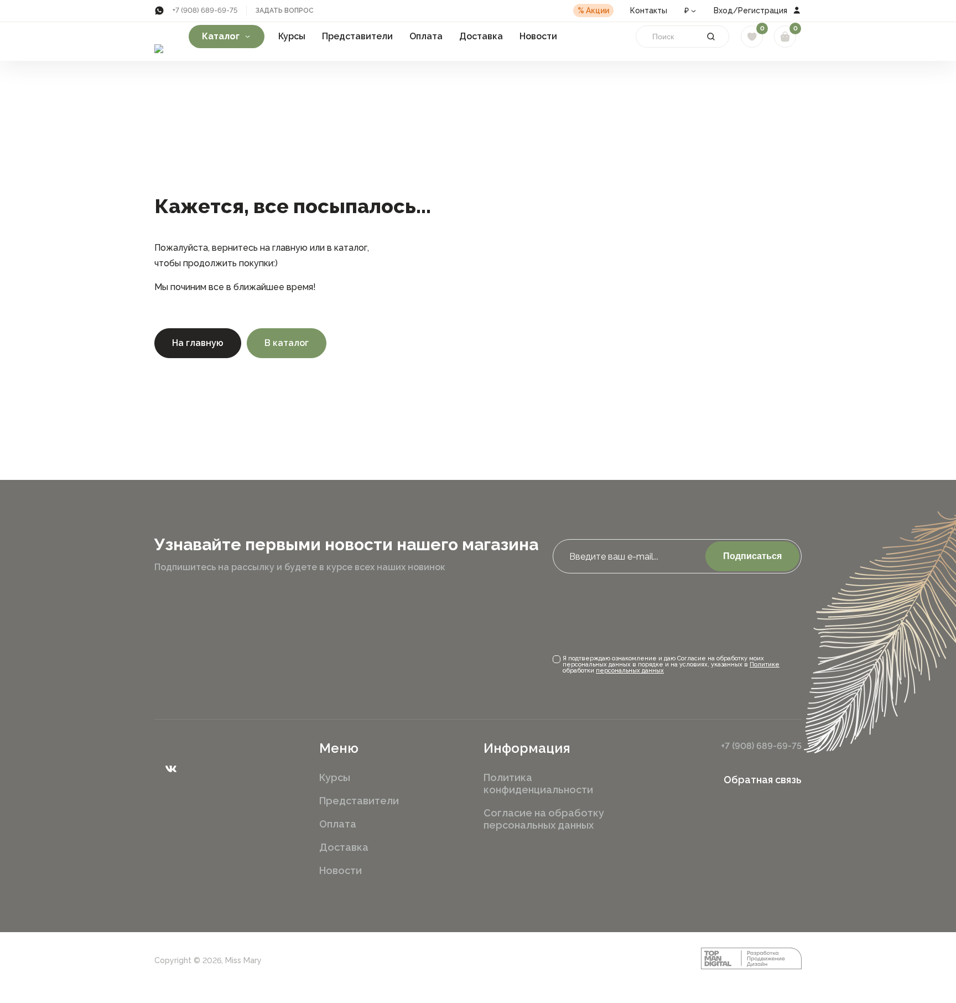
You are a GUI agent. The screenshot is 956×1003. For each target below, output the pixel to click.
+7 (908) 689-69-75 (205, 10)
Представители (357, 36)
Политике (765, 664)
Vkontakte (170, 768)
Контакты (648, 10)
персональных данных (630, 670)
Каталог (221, 36)
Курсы (291, 36)
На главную (198, 343)
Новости (538, 36)
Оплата (426, 36)
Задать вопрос (285, 10)
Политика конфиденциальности (538, 783)
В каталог (286, 343)
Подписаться (752, 556)
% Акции (593, 10)
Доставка (481, 36)
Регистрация (762, 10)
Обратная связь (763, 780)
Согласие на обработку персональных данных (544, 819)
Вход (723, 10)
